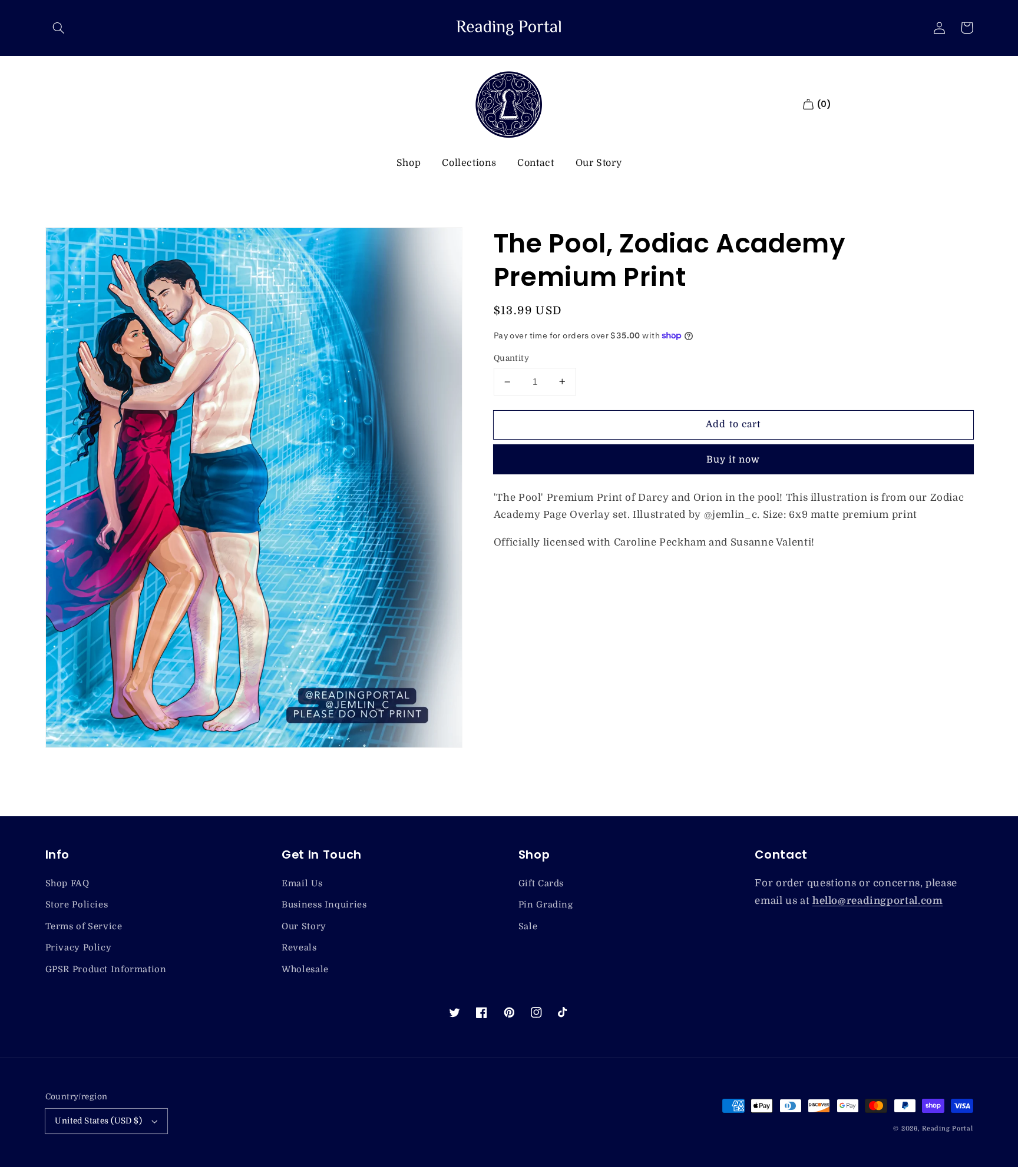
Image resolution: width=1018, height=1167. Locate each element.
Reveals (299, 948)
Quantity (511, 358)
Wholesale (305, 970)
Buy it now (733, 459)
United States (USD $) (98, 1120)
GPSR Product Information (106, 970)
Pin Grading (545, 905)
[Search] (58, 27)
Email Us (302, 884)
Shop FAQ (67, 884)
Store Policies (76, 905)
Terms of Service (84, 927)
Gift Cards (541, 884)
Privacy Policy (78, 948)
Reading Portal (947, 1128)
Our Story (599, 163)
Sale (528, 927)
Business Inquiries (324, 905)
